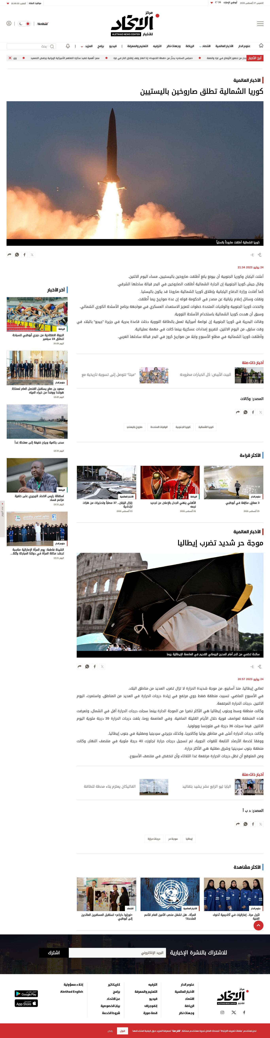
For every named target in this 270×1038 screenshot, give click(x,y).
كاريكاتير (114, 984)
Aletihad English (71, 992)
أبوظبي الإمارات (226, 2)
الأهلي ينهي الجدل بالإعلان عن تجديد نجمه (173, 505)
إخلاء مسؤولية (73, 984)
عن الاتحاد (113, 999)
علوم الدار (244, 46)
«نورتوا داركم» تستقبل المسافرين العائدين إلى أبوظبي (106, 917)
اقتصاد (205, 46)
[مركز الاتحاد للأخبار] (135, 23)
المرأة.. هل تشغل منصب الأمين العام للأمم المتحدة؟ (170, 917)
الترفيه (157, 46)
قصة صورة (150, 1013)
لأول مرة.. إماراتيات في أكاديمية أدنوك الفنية (236, 917)
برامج (101, 46)
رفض (110, 1031)
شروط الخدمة (111, 1013)
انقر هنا (176, 1030)
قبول (122, 1031)
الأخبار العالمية (224, 46)
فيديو (112, 46)
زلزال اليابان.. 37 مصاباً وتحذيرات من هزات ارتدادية (107, 505)
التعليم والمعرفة (137, 46)
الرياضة (190, 46)
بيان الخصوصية (110, 1006)
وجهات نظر (173, 46)
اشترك (54, 953)
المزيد (88, 46)
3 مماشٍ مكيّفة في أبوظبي (243, 503)
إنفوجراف (150, 1006)
